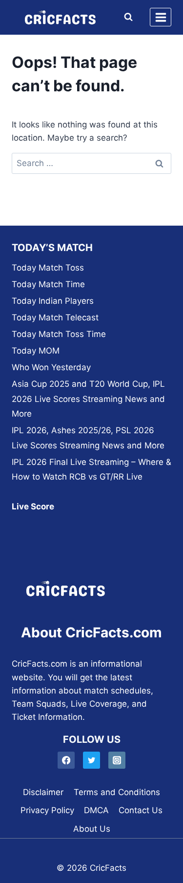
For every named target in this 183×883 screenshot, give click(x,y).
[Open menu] (160, 17)
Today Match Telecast (55, 317)
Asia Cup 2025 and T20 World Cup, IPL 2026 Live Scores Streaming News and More (88, 399)
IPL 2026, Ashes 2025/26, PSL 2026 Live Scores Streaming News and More (88, 437)
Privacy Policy (47, 810)
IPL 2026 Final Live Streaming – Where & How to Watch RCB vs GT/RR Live (91, 469)
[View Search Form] (126, 17)
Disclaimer (43, 792)
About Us (91, 829)
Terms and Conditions (117, 792)
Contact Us (141, 810)
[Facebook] (66, 760)
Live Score (33, 506)
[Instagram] (116, 760)
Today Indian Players (53, 301)
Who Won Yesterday (51, 367)
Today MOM (36, 351)
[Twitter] (91, 760)
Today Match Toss (48, 268)
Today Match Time (48, 284)
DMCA (96, 810)
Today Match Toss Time (59, 334)
